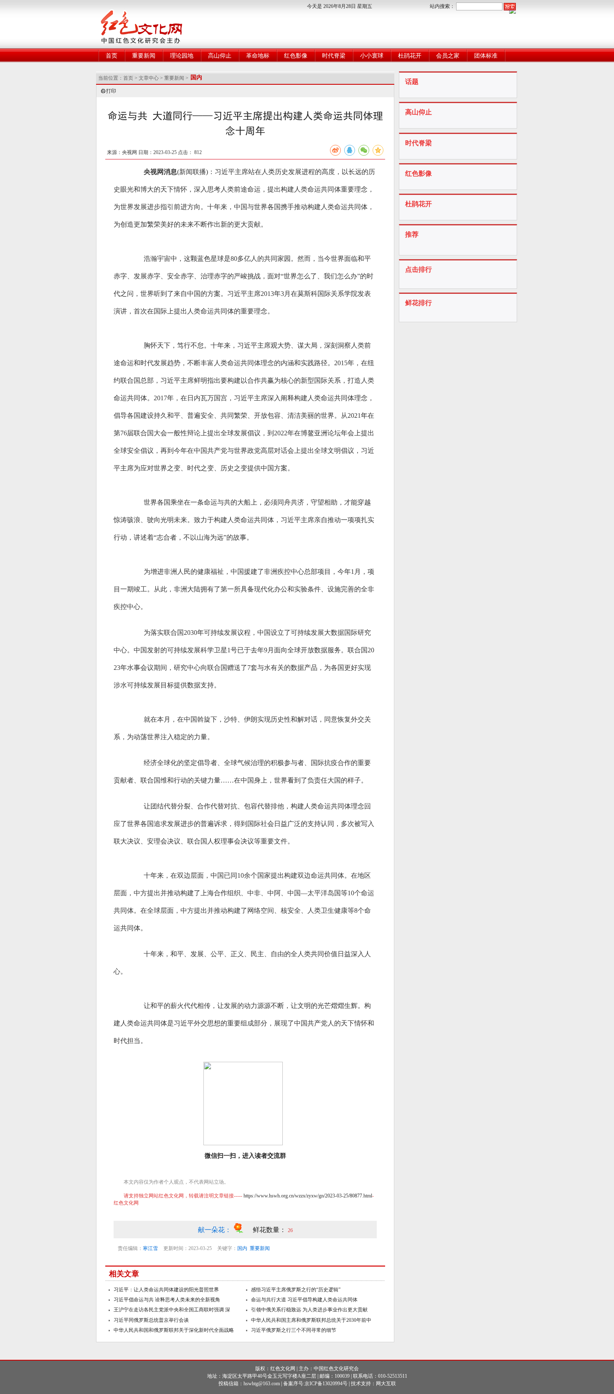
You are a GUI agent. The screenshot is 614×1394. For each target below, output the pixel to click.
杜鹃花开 (409, 56)
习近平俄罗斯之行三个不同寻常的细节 (293, 1330)
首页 (111, 56)
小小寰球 (371, 56)
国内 (242, 1248)
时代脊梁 (333, 56)
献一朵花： (215, 1229)
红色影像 (295, 56)
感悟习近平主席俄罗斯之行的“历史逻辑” (295, 1290)
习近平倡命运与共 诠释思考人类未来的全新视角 (167, 1300)
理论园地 (181, 56)
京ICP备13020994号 (326, 1383)
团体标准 (485, 56)
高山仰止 (219, 56)
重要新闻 (143, 56)
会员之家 (447, 56)
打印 (111, 91)
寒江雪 (150, 1248)
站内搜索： (442, 6)
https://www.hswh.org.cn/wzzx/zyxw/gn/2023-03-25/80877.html (308, 1196)
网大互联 (386, 1383)
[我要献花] (243, 1229)
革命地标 (257, 56)
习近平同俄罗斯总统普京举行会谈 (151, 1320)
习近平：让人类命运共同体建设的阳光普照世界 (166, 1290)
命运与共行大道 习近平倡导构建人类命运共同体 (304, 1300)
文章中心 (149, 78)
